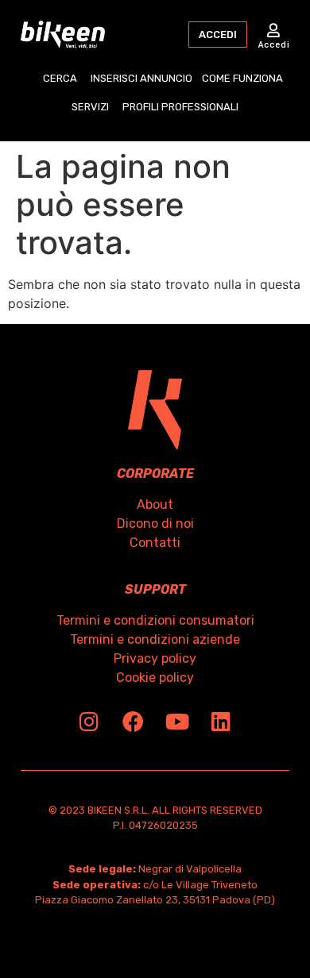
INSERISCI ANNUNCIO (141, 78)
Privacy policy (155, 658)
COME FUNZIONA (242, 78)
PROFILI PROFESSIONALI (180, 107)
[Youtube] (177, 721)
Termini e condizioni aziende (155, 639)
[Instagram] (89, 721)
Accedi (274, 45)
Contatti (155, 542)
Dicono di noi (155, 523)
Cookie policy (155, 677)
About (155, 504)
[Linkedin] (220, 721)
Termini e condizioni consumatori (155, 620)
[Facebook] (133, 721)
